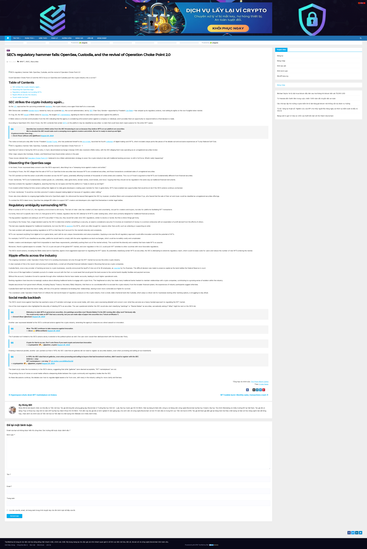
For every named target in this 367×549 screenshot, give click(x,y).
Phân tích (29, 38)
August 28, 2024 (47, 136)
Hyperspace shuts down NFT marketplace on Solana (33, 395)
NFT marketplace (63, 115)
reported (117, 268)
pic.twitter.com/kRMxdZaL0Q (62, 361)
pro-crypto (86, 142)
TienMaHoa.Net (203, 545)
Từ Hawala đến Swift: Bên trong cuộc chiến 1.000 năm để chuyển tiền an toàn (306, 98)
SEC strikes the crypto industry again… (26, 87)
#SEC (28, 62)
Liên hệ (90, 38)
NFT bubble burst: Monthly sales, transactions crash (243, 395)
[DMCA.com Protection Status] (214, 545)
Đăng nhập (102, 38)
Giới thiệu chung (10, 545)
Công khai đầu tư (22, 545)
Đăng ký (280, 56)
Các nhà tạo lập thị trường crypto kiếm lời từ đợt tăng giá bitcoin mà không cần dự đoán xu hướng (313, 104)
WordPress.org (282, 76)
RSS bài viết (281, 66)
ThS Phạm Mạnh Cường (259, 382)
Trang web (11, 498)
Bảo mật (32, 545)
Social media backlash (20, 97)
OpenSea (44, 115)
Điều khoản (40, 545)
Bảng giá (79, 38)
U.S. (15, 106)
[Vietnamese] (364, 3)
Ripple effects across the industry (24, 95)
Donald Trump (52, 142)
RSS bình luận (282, 71)
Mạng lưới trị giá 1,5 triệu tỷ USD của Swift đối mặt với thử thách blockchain (305, 116)
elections (48, 106)
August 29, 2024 (48, 363)
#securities (34, 62)
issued (26, 115)
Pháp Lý (54, 38)
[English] (362, 3)
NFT (8, 50)
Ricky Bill (27, 405)
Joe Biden (129, 111)
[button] (360, 38)
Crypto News (263, 384)
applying (69, 226)
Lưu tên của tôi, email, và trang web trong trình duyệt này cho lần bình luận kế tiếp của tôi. (42, 510)
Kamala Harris (33, 111)
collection (109, 142)
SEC (91, 111)
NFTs (65, 123)
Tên (9, 474)
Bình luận (11, 435)
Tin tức (16, 38)
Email (9, 486)
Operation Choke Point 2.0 (37, 158)
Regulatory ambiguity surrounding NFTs (26, 92)
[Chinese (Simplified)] (359, 3)
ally (63, 111)
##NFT (22, 62)
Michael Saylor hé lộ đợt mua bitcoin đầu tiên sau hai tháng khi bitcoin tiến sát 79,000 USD (311, 93)
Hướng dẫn (66, 38)
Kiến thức (43, 38)
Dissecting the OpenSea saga (22, 89)
